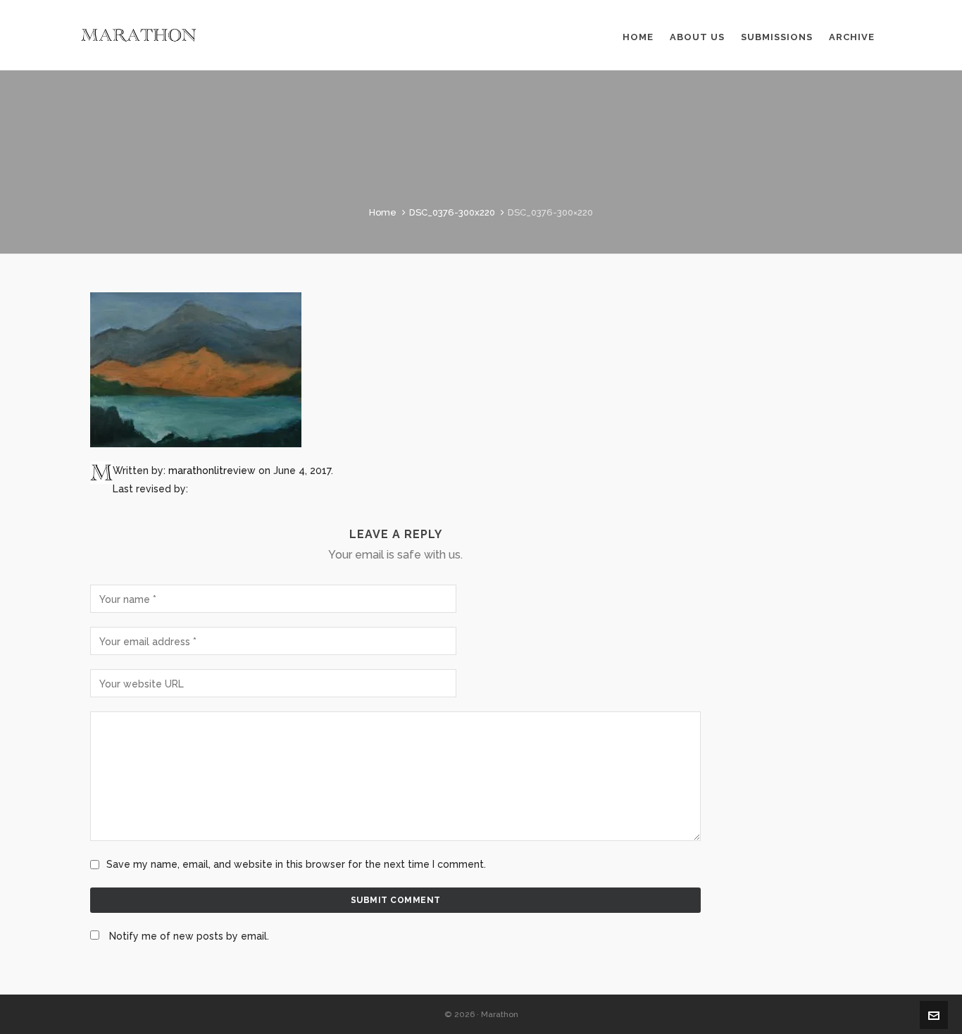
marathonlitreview (212, 470)
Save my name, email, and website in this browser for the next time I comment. (296, 864)
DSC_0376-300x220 (452, 212)
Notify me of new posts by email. (189, 936)
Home (382, 212)
